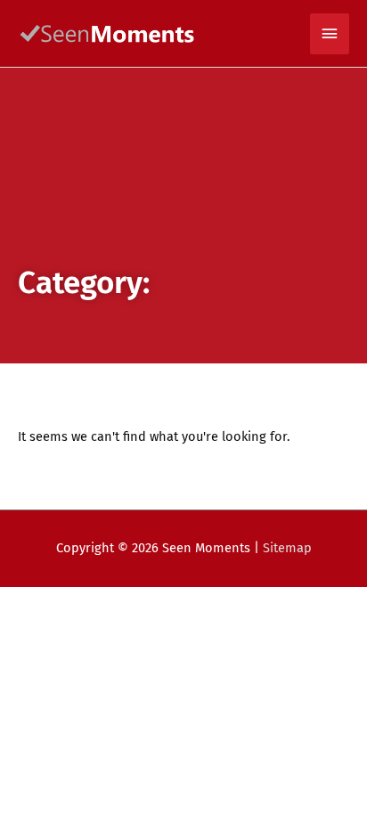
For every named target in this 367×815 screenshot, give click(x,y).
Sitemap (287, 548)
